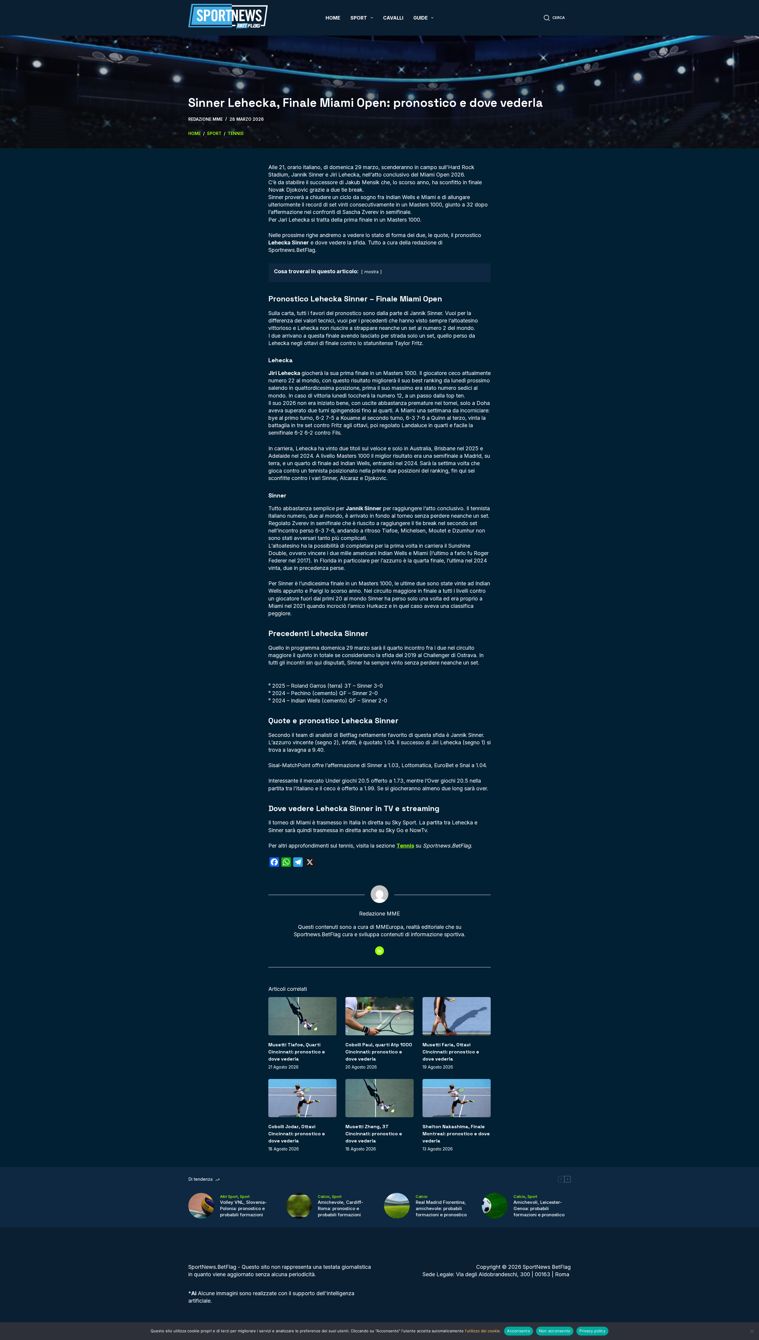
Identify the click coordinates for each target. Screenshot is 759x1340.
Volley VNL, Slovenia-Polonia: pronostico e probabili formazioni (243, 1208)
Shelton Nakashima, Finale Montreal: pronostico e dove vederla (456, 1133)
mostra (371, 271)
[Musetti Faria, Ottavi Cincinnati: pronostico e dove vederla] (456, 1016)
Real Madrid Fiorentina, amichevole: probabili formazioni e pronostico (441, 1208)
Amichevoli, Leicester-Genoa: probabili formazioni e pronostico (539, 1208)
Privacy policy (592, 1330)
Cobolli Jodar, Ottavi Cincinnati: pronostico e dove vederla (296, 1133)
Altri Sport (229, 1196)
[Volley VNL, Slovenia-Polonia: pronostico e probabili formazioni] (201, 1206)
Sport (358, 18)
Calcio (324, 1196)
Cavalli (393, 18)
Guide (420, 18)
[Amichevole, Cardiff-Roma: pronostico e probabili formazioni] (299, 1206)
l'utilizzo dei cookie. (483, 1330)
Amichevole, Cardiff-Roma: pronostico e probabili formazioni (340, 1208)
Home (333, 18)
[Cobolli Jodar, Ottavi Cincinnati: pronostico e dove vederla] (302, 1098)
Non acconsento (555, 1330)
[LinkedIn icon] (379, 950)
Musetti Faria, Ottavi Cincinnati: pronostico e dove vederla (450, 1052)
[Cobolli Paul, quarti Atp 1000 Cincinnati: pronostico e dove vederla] (379, 1016)
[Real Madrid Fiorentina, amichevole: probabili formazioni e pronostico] (397, 1206)
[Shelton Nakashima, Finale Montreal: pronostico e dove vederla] (456, 1098)
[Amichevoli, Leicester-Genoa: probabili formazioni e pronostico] (495, 1206)
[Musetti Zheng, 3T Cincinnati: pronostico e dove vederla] (379, 1098)
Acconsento (518, 1330)
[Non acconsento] (752, 1331)
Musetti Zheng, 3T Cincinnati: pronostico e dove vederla (373, 1133)
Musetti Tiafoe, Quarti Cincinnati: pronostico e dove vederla (296, 1052)
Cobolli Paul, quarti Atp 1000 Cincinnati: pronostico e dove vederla (378, 1052)
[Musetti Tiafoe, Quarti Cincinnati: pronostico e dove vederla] (302, 1016)
